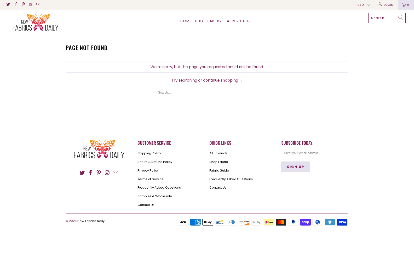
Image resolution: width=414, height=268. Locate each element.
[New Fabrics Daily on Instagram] (31, 5)
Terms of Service (151, 179)
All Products (218, 153)
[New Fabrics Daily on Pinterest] (23, 5)
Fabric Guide (219, 170)
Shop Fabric (208, 20)
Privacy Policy (148, 170)
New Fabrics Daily (90, 221)
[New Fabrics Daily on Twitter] (8, 5)
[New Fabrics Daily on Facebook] (15, 5)
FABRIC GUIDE (238, 20)
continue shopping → (223, 80)
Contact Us (146, 204)
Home (186, 20)
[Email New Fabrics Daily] (38, 5)
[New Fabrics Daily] (35, 22)
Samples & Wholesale (155, 196)
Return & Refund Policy (155, 162)
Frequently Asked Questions (159, 187)
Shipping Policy (149, 153)
